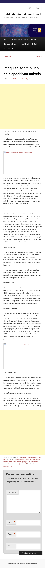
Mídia (5, 459)
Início (5, 39)
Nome (11, 522)
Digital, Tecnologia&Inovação (31, 457)
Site (9, 546)
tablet (14, 464)
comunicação (19, 459)
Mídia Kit (35, 44)
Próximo (38, 56)
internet (32, 459)
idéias (27, 459)
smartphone (7, 464)
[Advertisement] (22, 106)
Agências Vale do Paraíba (19, 39)
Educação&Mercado (10, 44)
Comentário (12, 492)
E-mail (11, 534)
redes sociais (33, 461)
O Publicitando (9, 49)
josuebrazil (33, 79)
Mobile (19, 461)
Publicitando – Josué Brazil (22, 14)
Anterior (7, 56)
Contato (33, 39)
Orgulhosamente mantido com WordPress (22, 563)
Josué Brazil (25, 44)
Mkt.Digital (12, 461)
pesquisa (25, 461)
